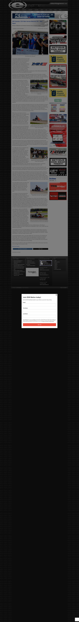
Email (24, 302)
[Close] (56, 295)
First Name (25, 308)
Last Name (25, 313)
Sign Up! (39, 324)
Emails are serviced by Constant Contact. (48, 321)
